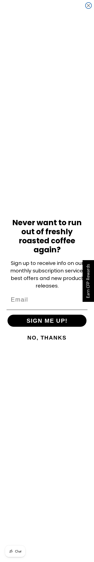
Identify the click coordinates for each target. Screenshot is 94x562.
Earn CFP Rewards (88, 281)
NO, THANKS (47, 338)
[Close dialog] (88, 6)
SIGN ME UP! (47, 320)
